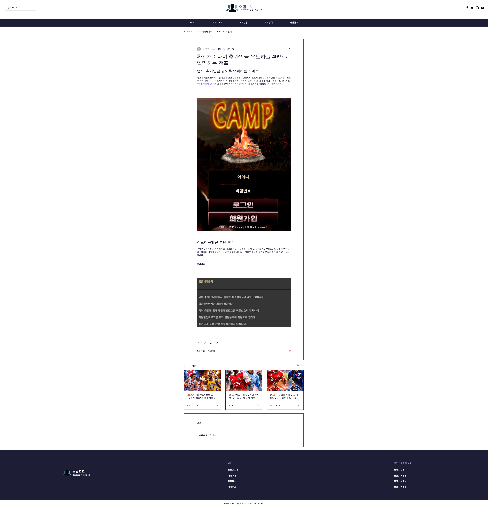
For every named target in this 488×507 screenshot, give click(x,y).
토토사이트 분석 (224, 31)
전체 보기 (300, 365)
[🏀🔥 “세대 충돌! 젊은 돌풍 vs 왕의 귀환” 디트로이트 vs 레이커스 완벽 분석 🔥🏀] (202, 380)
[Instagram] (477, 7)
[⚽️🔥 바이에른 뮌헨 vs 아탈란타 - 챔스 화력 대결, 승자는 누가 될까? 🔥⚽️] (285, 380)
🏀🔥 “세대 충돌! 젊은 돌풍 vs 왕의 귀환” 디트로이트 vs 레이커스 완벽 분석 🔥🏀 (201, 397)
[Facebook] (467, 7)
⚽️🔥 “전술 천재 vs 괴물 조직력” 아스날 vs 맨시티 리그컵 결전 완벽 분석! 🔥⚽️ (244, 397)
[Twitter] (472, 7)
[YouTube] (482, 7)
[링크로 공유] (217, 343)
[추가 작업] (289, 49)
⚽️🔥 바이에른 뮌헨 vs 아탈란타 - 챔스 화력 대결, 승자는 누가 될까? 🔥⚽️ (285, 397)
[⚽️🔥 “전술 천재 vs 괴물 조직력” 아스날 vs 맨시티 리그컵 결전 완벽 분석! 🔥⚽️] (244, 380)
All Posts (188, 31)
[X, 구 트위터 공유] (204, 343)
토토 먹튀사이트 (204, 31)
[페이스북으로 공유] (198, 343)
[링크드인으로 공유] (210, 343)
